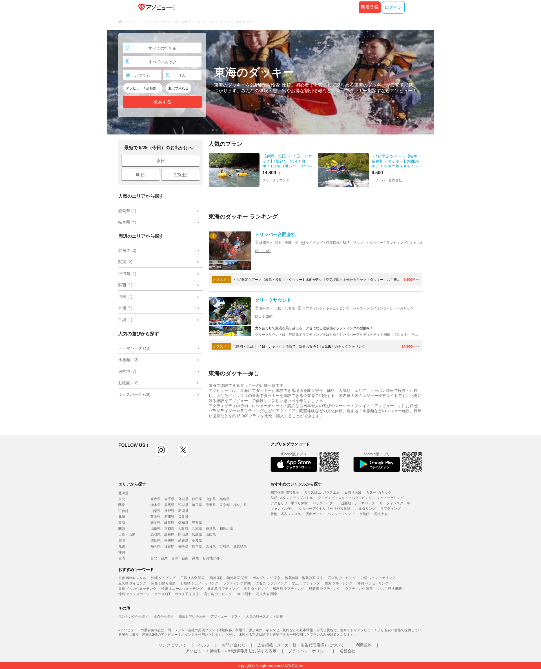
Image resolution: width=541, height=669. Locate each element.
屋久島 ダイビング (132, 582)
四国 (121, 540)
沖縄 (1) (125, 319)
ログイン (393, 7)
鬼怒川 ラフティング (288, 588)
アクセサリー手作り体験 (289, 502)
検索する (162, 102)
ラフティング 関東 (237, 582)
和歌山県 (226, 528)
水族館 (364, 513)
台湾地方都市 (213, 557)
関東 (121, 504)
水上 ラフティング (306, 582)
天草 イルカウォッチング (137, 588)
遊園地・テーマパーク (358, 502)
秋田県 (197, 498)
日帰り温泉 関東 (192, 577)
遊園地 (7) (127, 371)
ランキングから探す (133, 616)
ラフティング (390, 508)
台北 (153, 557)
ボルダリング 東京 (266, 577)
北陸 (121, 516)
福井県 (183, 516)
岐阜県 (169, 522)
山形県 (211, 498)
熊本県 (197, 546)
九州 (121, 546)
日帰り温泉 (352, 492)
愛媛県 (183, 540)
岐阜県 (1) (127, 222)
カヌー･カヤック (378, 492)
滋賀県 (155, 528)
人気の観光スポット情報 (264, 616)
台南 (185, 557)
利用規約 (364, 645)
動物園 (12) (128, 382)
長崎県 (183, 546)
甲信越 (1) (127, 273)
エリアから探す (132, 484)
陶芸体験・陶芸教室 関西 (229, 577)
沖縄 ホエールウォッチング (182, 588)
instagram (161, 450)
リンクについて (172, 645)
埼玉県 (197, 504)
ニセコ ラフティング (271, 582)
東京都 (224, 504)
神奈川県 (240, 504)
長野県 (169, 510)
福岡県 (155, 546)
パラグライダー (324, 502)
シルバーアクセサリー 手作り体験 (325, 508)
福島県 (224, 498)
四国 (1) (125, 296)
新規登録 (370, 7)
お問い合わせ (233, 645)
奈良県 (211, 528)
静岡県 (155, 522)
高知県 (197, 540)
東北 (121, 498)
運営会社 (347, 650)
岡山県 (183, 534)
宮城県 (183, 498)
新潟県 (183, 510)
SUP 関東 (244, 593)
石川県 (169, 516)
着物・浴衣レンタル (285, 513)
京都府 (169, 528)
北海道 (123, 492)
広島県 (197, 534)
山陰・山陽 (126, 534)
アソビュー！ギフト (225, 616)
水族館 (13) (128, 359)
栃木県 (155, 504)
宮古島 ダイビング (218, 593)
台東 (164, 557)
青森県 (155, 498)
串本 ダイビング (255, 588)
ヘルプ (204, 645)
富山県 (155, 516)
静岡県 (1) (127, 210)
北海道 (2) (127, 250)
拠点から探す (164, 616)
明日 (140, 174)
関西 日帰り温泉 (163, 582)
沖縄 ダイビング (163, 577)
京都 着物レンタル (132, 577)
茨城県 (183, 504)
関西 (121, 528)
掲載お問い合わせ (192, 616)
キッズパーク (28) (134, 394)
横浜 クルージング (338, 582)
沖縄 (121, 551)
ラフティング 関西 (359, 588)
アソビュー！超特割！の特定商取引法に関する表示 (231, 650)
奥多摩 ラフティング (223, 588)
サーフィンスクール (395, 502)
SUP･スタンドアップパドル (291, 497)
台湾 (121, 557)
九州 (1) (125, 308)
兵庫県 (197, 528)
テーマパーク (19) (134, 348)
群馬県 (169, 504)
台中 (174, 557)
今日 (160, 160)
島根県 (169, 534)
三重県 (197, 522)
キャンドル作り (282, 508)
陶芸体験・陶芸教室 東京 (304, 577)
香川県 (169, 540)
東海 (121, 522)
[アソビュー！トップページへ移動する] (155, 7)
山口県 (211, 534)
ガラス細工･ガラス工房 (322, 492)
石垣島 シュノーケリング (199, 582)
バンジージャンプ (340, 513)
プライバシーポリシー (308, 650)
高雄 (195, 557)
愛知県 (183, 522)
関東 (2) (125, 261)
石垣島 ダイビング (342, 577)
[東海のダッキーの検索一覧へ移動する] (270, 82)
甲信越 (123, 510)
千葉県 (211, 504)
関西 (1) (125, 285)
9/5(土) (180, 174)
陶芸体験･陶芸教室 (284, 492)
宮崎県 (224, 546)
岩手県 (169, 498)
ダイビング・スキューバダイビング (345, 497)
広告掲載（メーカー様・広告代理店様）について (300, 645)
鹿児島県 (240, 546)
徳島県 (155, 540)
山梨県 (155, 510)
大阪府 (183, 528)
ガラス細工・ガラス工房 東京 (176, 593)
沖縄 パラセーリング (373, 582)
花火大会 (381, 513)
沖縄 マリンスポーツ (134, 593)
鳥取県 (155, 534)
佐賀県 (169, 546)
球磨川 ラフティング (324, 588)
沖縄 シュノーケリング (378, 577)
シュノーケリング (390, 497)
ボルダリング (365, 508)
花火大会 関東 (266, 593)
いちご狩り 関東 (390, 588)
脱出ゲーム (314, 513)
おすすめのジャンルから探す (296, 484)
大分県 (211, 546)
